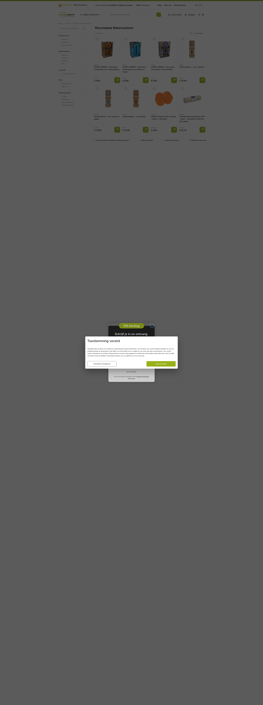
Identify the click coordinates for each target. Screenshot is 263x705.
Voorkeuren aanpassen (101, 364)
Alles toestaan (161, 364)
